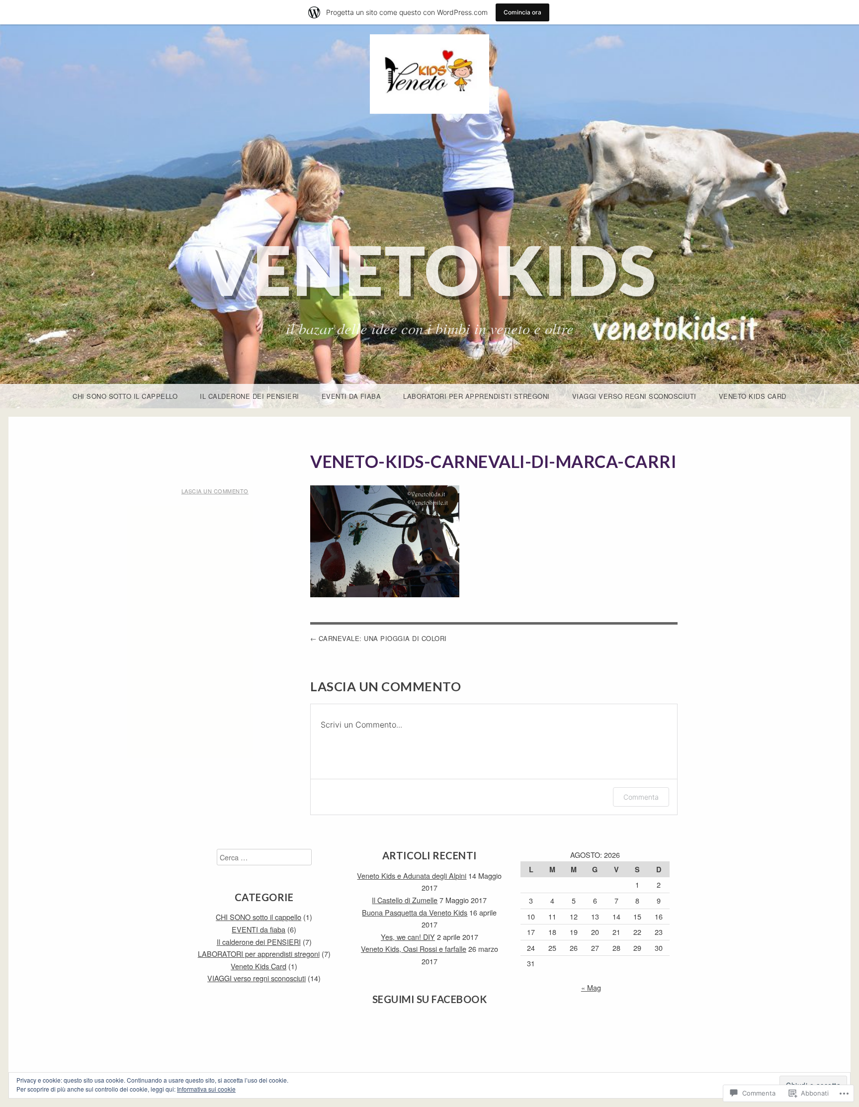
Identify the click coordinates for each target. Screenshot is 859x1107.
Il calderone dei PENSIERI (249, 396)
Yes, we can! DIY (408, 936)
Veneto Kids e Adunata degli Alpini (411, 875)
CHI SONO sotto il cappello (125, 396)
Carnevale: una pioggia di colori (383, 638)
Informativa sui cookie (206, 1089)
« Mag (591, 987)
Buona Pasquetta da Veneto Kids (414, 912)
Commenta (641, 797)
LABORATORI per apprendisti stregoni (476, 396)
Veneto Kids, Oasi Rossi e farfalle (413, 948)
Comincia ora (522, 12)
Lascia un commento (215, 491)
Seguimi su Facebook (429, 999)
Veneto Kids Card (752, 396)
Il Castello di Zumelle (404, 900)
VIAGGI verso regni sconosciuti (634, 396)
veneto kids (429, 269)
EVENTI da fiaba (351, 396)
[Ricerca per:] (264, 857)
